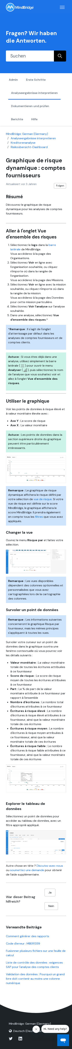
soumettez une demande (27, 870)
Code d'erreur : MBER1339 (23, 943)
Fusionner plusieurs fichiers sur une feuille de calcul (36, 953)
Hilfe (34, 119)
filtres (39, 517)
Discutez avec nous (50, 866)
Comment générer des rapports (27, 936)
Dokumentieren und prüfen (30, 106)
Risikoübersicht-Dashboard (29, 147)
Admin (13, 80)
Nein (51, 906)
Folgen (60, 185)
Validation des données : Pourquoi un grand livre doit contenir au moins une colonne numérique (35, 978)
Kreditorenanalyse (23, 143)
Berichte (17, 119)
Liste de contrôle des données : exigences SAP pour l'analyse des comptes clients (34, 965)
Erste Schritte (36, 80)
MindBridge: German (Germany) (27, 134)
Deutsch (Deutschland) (29, 1031)
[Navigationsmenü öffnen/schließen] (62, 7)
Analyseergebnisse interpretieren (34, 93)
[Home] (20, 7)
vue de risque (43, 499)
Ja (50, 892)
